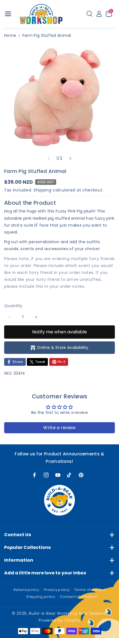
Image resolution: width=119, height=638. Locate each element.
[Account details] (99, 14)
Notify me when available (59, 332)
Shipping (42, 190)
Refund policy (26, 589)
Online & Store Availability (62, 347)
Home (10, 35)
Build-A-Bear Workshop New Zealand (67, 613)
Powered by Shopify (59, 620)
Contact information (78, 596)
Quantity (13, 305)
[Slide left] (48, 158)
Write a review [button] (59, 427)
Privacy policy (56, 589)
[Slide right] (70, 158)
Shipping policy (40, 596)
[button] (8, 13)
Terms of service (89, 589)
